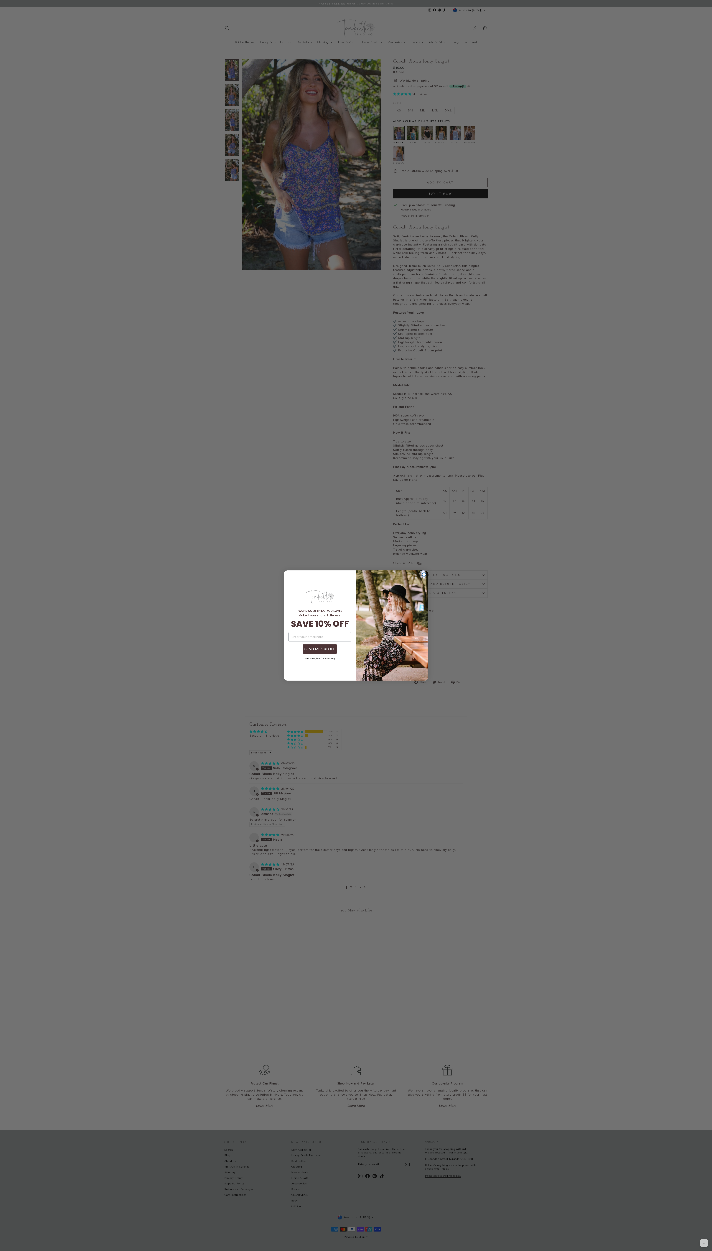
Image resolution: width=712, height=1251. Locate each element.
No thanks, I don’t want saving (320, 658)
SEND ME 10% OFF (319, 649)
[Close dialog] (424, 574)
